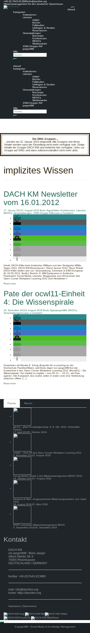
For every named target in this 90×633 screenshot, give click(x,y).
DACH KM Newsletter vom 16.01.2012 (41, 198)
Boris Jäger (46, 210)
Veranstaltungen (32, 33)
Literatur (27, 17)
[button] (17, 218)
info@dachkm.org (26, 589)
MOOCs (36, 41)
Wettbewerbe (39, 43)
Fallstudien (38, 25)
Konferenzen (39, 38)
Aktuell (71, 9)
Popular (11, 403)
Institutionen (29, 14)
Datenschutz (29, 606)
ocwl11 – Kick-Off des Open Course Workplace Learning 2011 (47, 452)
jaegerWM (28, 49)
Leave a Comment (63, 213)
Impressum (14, 606)
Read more (10, 283)
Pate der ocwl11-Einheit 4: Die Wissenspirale (44, 297)
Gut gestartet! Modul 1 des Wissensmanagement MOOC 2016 (47, 476)
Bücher (36, 22)
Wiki (15, 51)
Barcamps (37, 35)
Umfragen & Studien (43, 28)
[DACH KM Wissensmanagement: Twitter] (56, 614)
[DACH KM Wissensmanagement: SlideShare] (45, 618)
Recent (28, 403)
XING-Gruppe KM (32, 46)
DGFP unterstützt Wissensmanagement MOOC (39, 525)
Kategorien (19, 12)
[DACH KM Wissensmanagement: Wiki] (35, 614)
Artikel (35, 20)
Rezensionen (39, 30)
